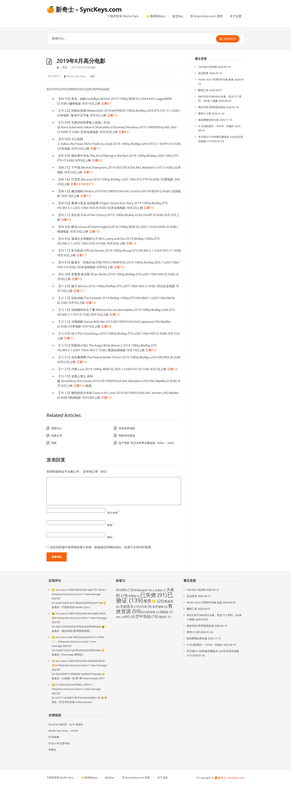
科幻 (129, 616)
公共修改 (159, 590)
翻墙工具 (203, 90)
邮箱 (110, 525)
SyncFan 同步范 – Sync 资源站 (65, 724)
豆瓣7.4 (131, 243)
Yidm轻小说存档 (207, 67)
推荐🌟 (153, 601)
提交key (177, 16)
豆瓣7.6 (66, 220)
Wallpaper (143, 590)
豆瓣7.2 (78, 291)
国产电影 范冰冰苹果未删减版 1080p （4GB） (147, 443)
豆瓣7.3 (85, 196)
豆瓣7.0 (112, 115)
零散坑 (52, 749)
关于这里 (236, 16)
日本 (146, 606)
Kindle (124, 589)
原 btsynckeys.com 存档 (206, 16)
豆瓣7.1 (95, 148)
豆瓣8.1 (106, 103)
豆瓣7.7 (81, 255)
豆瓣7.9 (94, 231)
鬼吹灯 (165, 617)
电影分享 (56, 435)
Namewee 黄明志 (72, 654)
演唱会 (166, 612)
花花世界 (203, 73)
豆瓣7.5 (77, 279)
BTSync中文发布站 (59, 743)
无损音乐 (130, 606)
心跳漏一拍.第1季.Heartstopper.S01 (82, 678)
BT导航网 (53, 737)
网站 (109, 537)
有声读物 (159, 607)
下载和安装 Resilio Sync (123, 16)
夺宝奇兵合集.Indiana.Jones (75, 702)
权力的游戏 (150, 612)
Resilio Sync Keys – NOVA (63, 730)
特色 (119, 617)
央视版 (134, 596)
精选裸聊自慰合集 (208, 120)
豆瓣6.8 (75, 184)
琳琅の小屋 (204, 113)
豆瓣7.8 (149, 208)
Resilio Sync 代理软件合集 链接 (216, 79)
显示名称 (113, 512)
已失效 (153, 594)
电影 (65, 67)
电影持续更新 (127, 435)
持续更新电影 (127, 428)
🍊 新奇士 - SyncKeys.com (229, 777)
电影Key (56, 428)
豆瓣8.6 (124, 132)
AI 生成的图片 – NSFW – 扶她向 (216, 126)
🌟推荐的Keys (155, 16)
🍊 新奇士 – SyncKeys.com (84, 9)
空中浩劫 (146, 616)
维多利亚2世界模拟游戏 (211, 107)
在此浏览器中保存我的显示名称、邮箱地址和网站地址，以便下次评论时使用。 (102, 547)
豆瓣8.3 (97, 160)
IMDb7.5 (87, 184)
